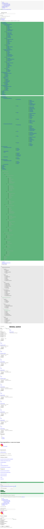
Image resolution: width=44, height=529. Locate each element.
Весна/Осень (9, 177)
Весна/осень (8, 245)
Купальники (11, 185)
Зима (8, 192)
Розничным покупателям (6, 500)
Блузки (10, 200)
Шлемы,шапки (8, 290)
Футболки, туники (11, 188)
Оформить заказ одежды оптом (5, 460)
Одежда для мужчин (3, 475)
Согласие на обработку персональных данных (7, 486)
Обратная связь (3, 491)
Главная (3, 261)
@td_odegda (5, 446)
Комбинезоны (11, 179)
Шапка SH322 (2, 411)
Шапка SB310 (11, 331)
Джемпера (10, 203)
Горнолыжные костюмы (9, 234)
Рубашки (7, 302)
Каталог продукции (5, 171)
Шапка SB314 (2, 428)
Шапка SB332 (2, 361)
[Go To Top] (0, 528)
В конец (3, 438)
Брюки (10, 178)
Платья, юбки (11, 187)
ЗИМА (5, 274)
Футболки (10, 215)
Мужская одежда (6, 248)
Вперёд (3, 437)
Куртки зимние (8, 238)
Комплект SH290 (3, 378)
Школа (8, 199)
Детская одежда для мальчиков (5, 472)
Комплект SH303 (3, 353)
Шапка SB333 (2, 420)
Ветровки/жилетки (12, 212)
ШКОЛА (5, 269)
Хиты (4, 259)
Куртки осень (8, 254)
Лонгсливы (10, 190)
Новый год (5, 257)
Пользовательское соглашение (5, 467)
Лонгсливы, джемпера (12, 216)
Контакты (3, 7)
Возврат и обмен (5, 6)
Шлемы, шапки (11, 182)
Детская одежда (6, 173)
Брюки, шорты (11, 186)
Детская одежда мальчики (6, 262)
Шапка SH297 (2, 386)
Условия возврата (3, 462)
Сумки (5, 256)
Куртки (10, 180)
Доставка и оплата (5, 3)
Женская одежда (6, 232)
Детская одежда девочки (6, 267)
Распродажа (6, 260)
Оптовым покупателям (5, 5)
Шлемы (10, 226)
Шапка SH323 (2, 403)
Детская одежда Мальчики (10, 205)
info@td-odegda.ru (3, 452)
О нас (3, 2)
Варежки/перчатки (12, 193)
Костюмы (10, 181)
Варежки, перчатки (9, 280)
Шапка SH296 (2, 395)
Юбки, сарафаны (11, 201)
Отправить (2, 490)
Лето (8, 184)
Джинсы (8, 242)
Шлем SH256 (2, 370)
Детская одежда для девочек (4, 470)
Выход (10, 9)
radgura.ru (23, 496)
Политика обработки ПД (4, 465)
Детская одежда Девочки (9, 175)
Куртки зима (7, 255)
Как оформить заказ (7, 4)
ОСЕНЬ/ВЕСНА (6, 289)
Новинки (5, 258)
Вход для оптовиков (5, 9)
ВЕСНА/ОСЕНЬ (4, 263)
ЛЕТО (5, 282)
